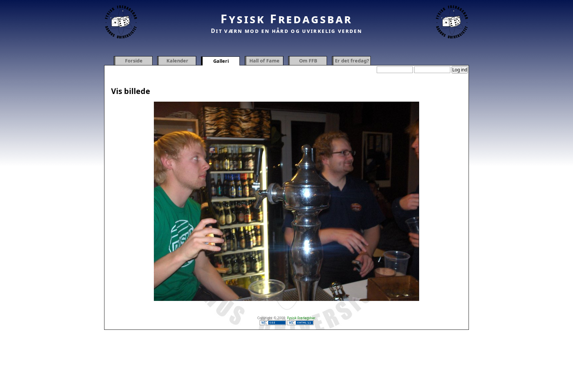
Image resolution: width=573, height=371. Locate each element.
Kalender (177, 60)
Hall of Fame (264, 60)
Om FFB (308, 60)
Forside (134, 60)
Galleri (221, 61)
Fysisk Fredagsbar (286, 19)
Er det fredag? (352, 60)
